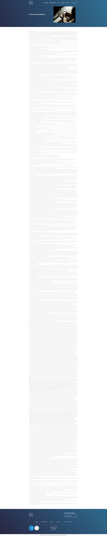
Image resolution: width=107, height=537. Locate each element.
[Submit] (75, 516)
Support (67, 2)
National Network (52, 2)
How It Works (44, 521)
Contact (62, 2)
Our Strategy (45, 2)
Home (36, 521)
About (59, 2)
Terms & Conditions (67, 521)
